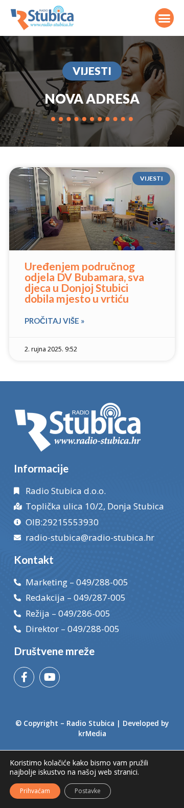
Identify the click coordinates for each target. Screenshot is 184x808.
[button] (164, 18)
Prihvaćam (35, 790)
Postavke (88, 790)
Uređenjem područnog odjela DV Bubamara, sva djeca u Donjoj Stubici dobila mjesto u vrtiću (84, 282)
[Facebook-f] (24, 677)
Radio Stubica (90, 723)
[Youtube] (49, 677)
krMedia (92, 733)
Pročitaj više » (54, 320)
